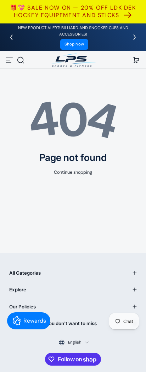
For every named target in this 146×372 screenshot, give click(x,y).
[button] (21, 60)
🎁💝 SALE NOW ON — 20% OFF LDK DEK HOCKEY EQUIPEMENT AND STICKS (73, 11)
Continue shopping (73, 172)
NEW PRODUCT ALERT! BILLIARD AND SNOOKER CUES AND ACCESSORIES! (73, 31)
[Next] (134, 37)
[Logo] (73, 59)
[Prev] (11, 37)
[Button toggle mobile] (10, 60)
